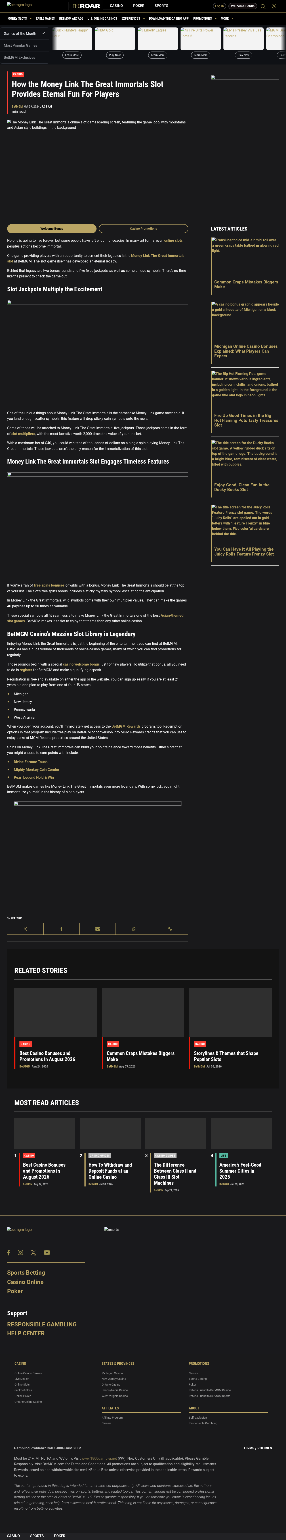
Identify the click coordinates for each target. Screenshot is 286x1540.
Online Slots (22, 1384)
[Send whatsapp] (134, 928)
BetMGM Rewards (126, 726)
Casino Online (25, 1282)
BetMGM (17, 106)
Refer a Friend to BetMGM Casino (210, 1390)
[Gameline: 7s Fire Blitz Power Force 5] (201, 38)
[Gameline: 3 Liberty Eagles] (158, 38)
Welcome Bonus (51, 228)
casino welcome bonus (81, 664)
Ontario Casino (111, 1384)
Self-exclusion (198, 1417)
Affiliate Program (112, 1417)
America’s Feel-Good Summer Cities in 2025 (240, 1171)
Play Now (115, 55)
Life (223, 1155)
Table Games (45, 19)
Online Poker (23, 1396)
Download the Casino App (169, 19)
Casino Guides (100, 1155)
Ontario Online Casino (28, 1401)
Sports (161, 6)
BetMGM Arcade (71, 19)
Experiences (131, 19)
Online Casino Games (28, 1373)
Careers (106, 1423)
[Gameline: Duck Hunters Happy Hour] (72, 38)
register (26, 670)
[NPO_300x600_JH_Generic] (245, 144)
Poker (138, 6)
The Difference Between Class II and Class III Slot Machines (175, 1174)
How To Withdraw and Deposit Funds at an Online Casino (110, 1171)
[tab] (24, 34)
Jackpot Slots (23, 1390)
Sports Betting (26, 1272)
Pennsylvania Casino (115, 1390)
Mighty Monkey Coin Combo (36, 770)
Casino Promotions (143, 228)
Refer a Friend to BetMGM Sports (209, 1396)
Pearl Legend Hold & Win (34, 777)
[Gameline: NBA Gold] (115, 38)
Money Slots (17, 19)
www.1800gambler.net (99, 1458)
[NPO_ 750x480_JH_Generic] (97, 854)
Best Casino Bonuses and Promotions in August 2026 (47, 1056)
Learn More (72, 55)
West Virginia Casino (115, 1396)
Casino (116, 6)
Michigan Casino (112, 1373)
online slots (173, 240)
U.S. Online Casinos (102, 19)
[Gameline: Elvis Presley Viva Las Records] (243, 38)
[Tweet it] (25, 928)
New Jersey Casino (114, 1378)
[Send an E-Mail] (98, 928)
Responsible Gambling (42, 1324)
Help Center (26, 1333)
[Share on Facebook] (62, 928)
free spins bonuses (49, 585)
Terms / (250, 1448)
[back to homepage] (38, 6)
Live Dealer (22, 1378)
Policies (264, 1448)
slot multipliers (23, 434)
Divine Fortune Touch (31, 762)
